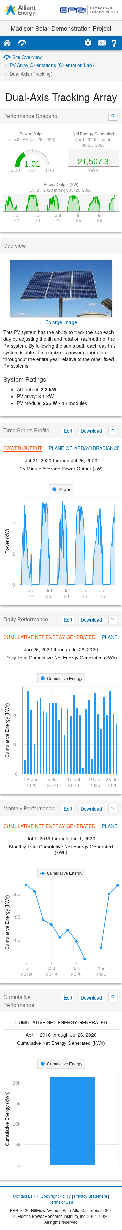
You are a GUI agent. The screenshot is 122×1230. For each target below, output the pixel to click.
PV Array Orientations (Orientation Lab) (51, 65)
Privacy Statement (90, 1196)
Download (91, 430)
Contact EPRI (25, 1196)
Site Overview (27, 57)
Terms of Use (61, 1202)
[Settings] (88, 43)
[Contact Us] (101, 43)
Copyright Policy (56, 1196)
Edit (68, 430)
